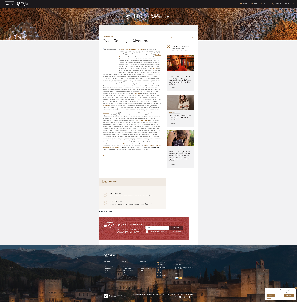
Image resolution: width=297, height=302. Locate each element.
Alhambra (154, 68)
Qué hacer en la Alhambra (110, 272)
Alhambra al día (118, 28)
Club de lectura (144, 272)
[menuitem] (287, 3)
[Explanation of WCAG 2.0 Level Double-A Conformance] (184, 278)
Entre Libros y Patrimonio (146, 273)
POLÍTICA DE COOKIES (180, 271)
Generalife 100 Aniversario (176, 28)
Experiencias (143, 266)
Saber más (269, 298)
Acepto (270, 295)
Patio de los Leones (143, 120)
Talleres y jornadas (145, 268)
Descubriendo (139, 28)
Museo (148, 28)
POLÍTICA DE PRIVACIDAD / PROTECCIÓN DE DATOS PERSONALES (184, 268)
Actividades (143, 265)
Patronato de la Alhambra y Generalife (132, 49)
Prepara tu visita (126, 272)
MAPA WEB (177, 262)
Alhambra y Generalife (110, 265)
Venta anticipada (126, 265)
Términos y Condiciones (161, 231)
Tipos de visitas (126, 266)
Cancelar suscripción (178, 231)
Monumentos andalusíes (110, 266)
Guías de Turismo (127, 275)
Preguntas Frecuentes (128, 270)
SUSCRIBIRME (176, 227)
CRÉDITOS (177, 273)
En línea (142, 270)
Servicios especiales (127, 273)
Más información (140, 204)
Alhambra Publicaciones (160, 28)
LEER (173, 87)
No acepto (288, 295)
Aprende (107, 270)
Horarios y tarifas (127, 268)
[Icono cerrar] (296, 288)
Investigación (129, 28)
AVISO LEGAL (178, 264)
